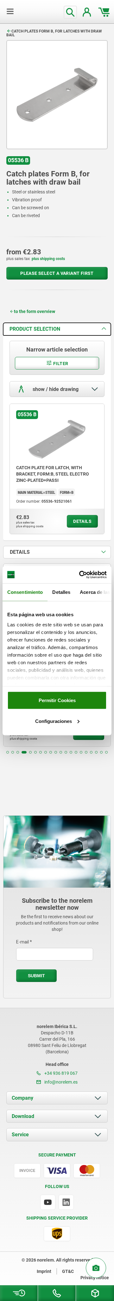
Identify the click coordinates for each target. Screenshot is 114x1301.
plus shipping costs (48, 259)
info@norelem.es (60, 1082)
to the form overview (34, 311)
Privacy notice (94, 1277)
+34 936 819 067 (60, 1073)
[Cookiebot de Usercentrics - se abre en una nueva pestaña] (80, 575)
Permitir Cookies (57, 700)
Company (22, 1098)
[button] (7, 752)
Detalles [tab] (61, 592)
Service (20, 1135)
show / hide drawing (55, 389)
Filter (60, 363)
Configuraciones (53, 721)
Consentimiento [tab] (25, 592)
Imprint (44, 1271)
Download (23, 1116)
